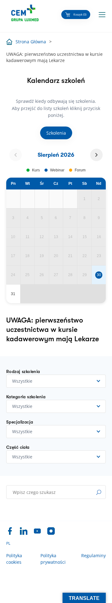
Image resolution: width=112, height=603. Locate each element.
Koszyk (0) (79, 14)
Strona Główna (31, 42)
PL (8, 543)
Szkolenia (56, 133)
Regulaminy (93, 555)
